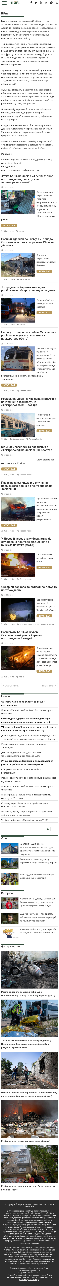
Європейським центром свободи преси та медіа (32, 1255)
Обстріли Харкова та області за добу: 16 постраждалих (29, 588)
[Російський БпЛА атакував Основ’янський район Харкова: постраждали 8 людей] (18, 648)
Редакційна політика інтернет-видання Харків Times (30, 1275)
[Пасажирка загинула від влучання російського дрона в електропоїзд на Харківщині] (18, 498)
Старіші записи (12, 685)
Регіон (12, 279)
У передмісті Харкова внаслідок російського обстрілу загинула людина (28, 288)
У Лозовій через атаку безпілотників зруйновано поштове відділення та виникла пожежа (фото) (26, 542)
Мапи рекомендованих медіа (35, 1278)
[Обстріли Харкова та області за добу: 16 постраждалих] (18, 599)
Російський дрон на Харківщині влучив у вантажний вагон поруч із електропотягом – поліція (28, 402)
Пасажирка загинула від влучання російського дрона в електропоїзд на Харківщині (26, 486)
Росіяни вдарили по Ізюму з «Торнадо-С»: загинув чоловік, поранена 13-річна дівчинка (27, 242)
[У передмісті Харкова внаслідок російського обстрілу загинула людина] (18, 299)
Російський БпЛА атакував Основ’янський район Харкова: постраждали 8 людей (22, 635)
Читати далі (9, 225)
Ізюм (22, 279)
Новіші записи (47, 685)
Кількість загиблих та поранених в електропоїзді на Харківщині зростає (26, 448)
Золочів (23, 624)
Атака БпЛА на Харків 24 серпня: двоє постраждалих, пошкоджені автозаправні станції (27, 179)
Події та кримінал (17, 439)
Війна (6, 231)
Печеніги (44, 624)
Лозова (23, 391)
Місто (12, 231)
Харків (21, 231)
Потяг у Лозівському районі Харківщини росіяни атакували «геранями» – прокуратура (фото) (28, 335)
